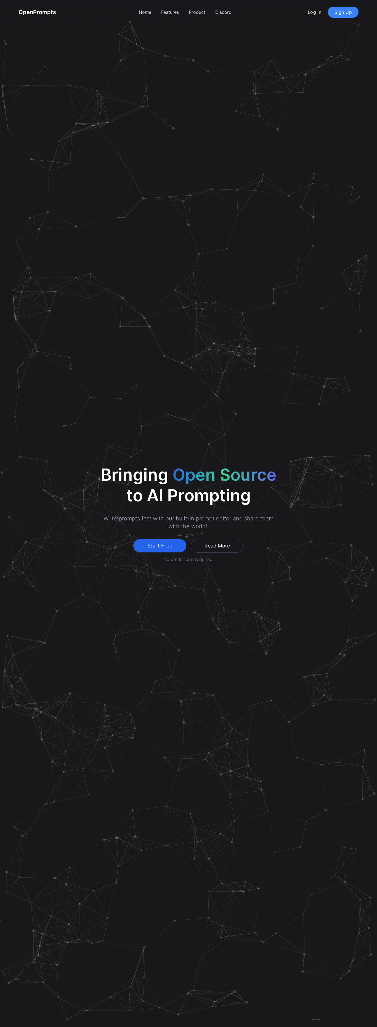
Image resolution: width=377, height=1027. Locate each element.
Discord (223, 12)
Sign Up (343, 12)
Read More (217, 546)
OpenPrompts (37, 12)
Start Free (159, 546)
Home (145, 12)
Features (170, 12)
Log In (314, 12)
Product (197, 12)
